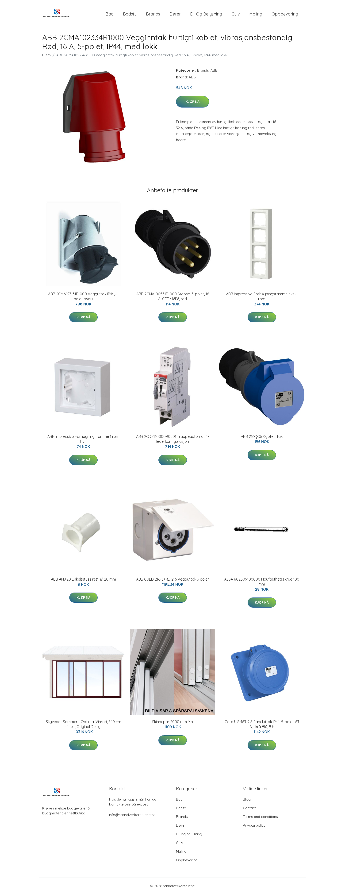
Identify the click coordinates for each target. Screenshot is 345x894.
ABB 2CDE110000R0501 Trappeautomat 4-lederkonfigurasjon (172, 439)
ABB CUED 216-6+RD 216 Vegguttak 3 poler (172, 579)
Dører (175, 14)
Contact (249, 808)
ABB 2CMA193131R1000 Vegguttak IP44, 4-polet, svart (83, 296)
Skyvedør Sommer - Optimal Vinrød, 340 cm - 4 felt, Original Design (83, 724)
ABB (214, 70)
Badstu (130, 14)
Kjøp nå (192, 102)
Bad (110, 14)
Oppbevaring (285, 14)
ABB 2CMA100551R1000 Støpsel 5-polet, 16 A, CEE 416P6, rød (172, 296)
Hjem (46, 55)
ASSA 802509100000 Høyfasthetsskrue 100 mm (261, 581)
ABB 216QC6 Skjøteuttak (262, 436)
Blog (247, 799)
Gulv (235, 14)
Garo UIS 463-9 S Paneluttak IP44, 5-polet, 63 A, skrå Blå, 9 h (262, 724)
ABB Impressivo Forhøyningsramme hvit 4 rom (261, 296)
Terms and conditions (260, 816)
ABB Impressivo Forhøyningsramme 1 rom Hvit (83, 439)
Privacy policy (254, 825)
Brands (153, 14)
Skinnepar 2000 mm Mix (172, 721)
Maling (255, 14)
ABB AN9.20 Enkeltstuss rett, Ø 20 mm (83, 579)
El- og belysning (206, 14)
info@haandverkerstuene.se (132, 815)
